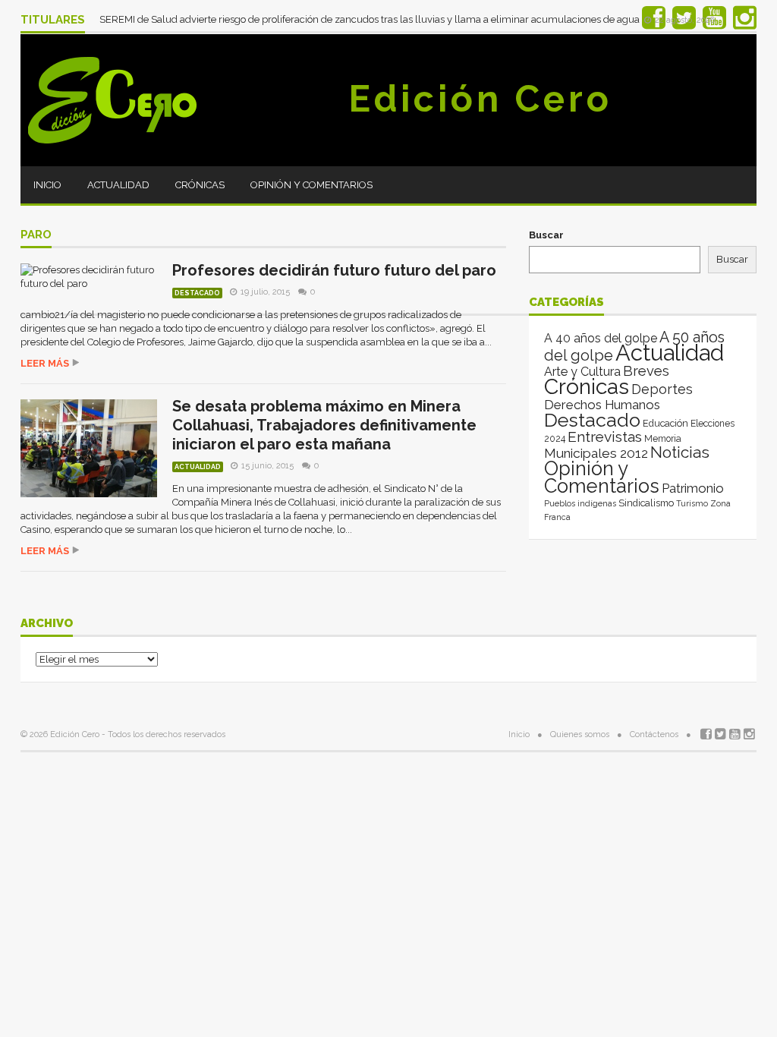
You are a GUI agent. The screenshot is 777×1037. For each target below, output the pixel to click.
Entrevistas (605, 437)
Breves (646, 371)
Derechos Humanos (602, 404)
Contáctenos (654, 734)
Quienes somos (579, 734)
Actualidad (118, 185)
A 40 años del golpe (600, 338)
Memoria (662, 438)
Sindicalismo (646, 503)
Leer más (44, 363)
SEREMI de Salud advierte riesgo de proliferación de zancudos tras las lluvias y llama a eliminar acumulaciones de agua (370, 19)
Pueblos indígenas (580, 503)
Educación (665, 423)
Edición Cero (480, 98)
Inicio (47, 185)
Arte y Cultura (582, 371)
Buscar (546, 235)
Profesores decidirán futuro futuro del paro (334, 270)
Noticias (679, 452)
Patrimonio (693, 488)
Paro (36, 235)
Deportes (662, 389)
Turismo (692, 503)
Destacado (197, 293)
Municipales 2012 (596, 453)
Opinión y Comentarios (311, 185)
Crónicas (200, 185)
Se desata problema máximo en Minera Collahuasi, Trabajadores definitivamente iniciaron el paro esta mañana (324, 425)
